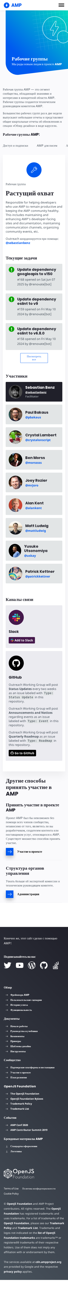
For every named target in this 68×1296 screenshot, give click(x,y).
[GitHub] (44, 965)
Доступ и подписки (15, 145)
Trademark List (19, 1108)
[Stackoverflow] (56, 965)
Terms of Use (11, 1188)
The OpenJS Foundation (24, 1093)
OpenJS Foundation (19, 1203)
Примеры (15, 1041)
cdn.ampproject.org (48, 1262)
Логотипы (16, 1151)
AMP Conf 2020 (19, 1125)
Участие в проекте (20, 1072)
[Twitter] (7, 965)
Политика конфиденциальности (39, 1188)
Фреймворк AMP (19, 994)
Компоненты (17, 1036)
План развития (18, 1077)
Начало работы (19, 1026)
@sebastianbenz (18, 243)
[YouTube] (19, 965)
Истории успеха (19, 1004)
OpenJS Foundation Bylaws (26, 1098)
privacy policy (13, 1271)
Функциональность (21, 1010)
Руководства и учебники (24, 1031)
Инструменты (18, 1051)
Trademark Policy (21, 1103)
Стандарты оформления (23, 1146)
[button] (61, 5)
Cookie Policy (11, 1193)
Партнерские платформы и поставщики (32, 1067)
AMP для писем (47, 145)
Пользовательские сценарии (26, 1000)
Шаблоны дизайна (20, 1046)
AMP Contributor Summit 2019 (28, 1130)
